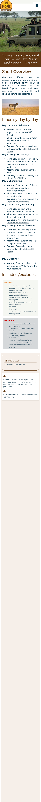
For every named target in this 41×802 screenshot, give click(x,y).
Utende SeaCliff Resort (18, 178)
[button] (37, 5)
